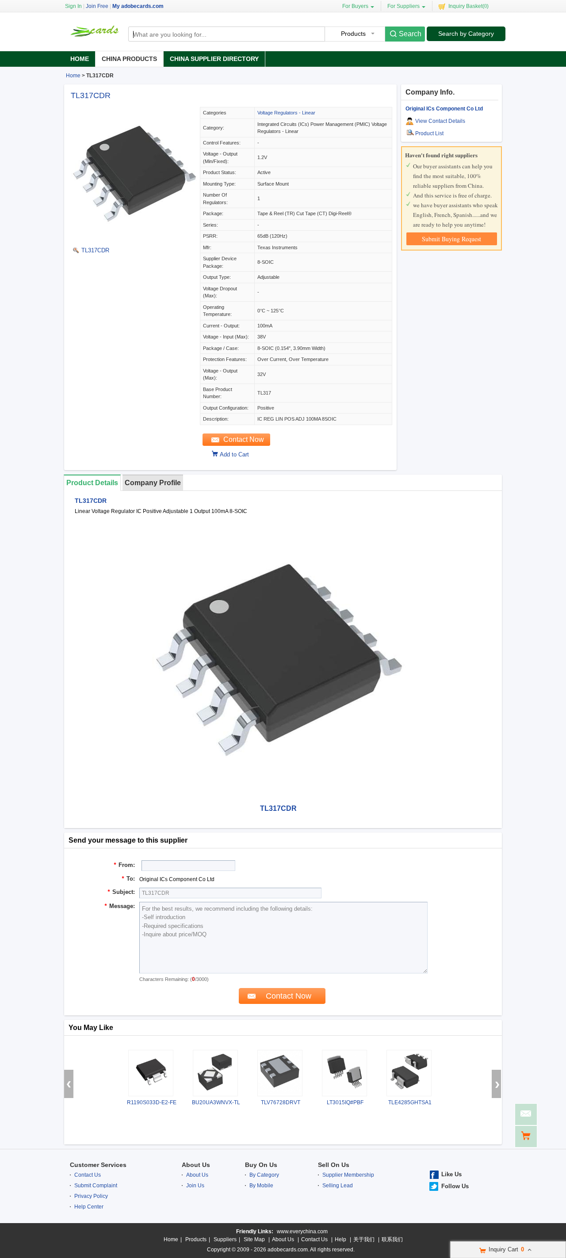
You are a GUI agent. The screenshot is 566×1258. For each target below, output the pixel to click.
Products (196, 1239)
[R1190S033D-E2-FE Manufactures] (151, 1073)
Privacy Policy (91, 1196)
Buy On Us (261, 1164)
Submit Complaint (95, 1185)
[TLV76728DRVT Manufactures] (280, 1073)
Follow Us (455, 1186)
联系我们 (392, 1239)
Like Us (451, 1174)
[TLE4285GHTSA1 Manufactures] (409, 1073)
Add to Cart (234, 454)
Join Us (195, 1185)
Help (340, 1239)
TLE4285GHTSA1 (410, 1102)
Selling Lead (337, 1185)
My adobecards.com (138, 6)
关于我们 (364, 1239)
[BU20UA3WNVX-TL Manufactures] (215, 1073)
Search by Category (466, 33)
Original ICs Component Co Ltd (444, 109)
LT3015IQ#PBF (345, 1102)
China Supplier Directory (214, 58)
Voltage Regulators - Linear (286, 112)
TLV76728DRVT (280, 1102)
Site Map (254, 1239)
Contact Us (87, 1175)
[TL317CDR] (134, 238)
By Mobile (261, 1185)
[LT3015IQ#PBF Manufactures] (344, 1073)
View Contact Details (440, 121)
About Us (196, 1164)
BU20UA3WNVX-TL (216, 1102)
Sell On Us (333, 1164)
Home (79, 58)
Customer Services (98, 1164)
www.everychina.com (302, 1231)
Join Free (97, 6)
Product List (429, 133)
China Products (129, 58)
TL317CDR (91, 95)
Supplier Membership (348, 1175)
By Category (264, 1175)
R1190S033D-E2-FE (151, 1102)
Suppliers (225, 1239)
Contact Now (243, 439)
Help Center (88, 1207)
